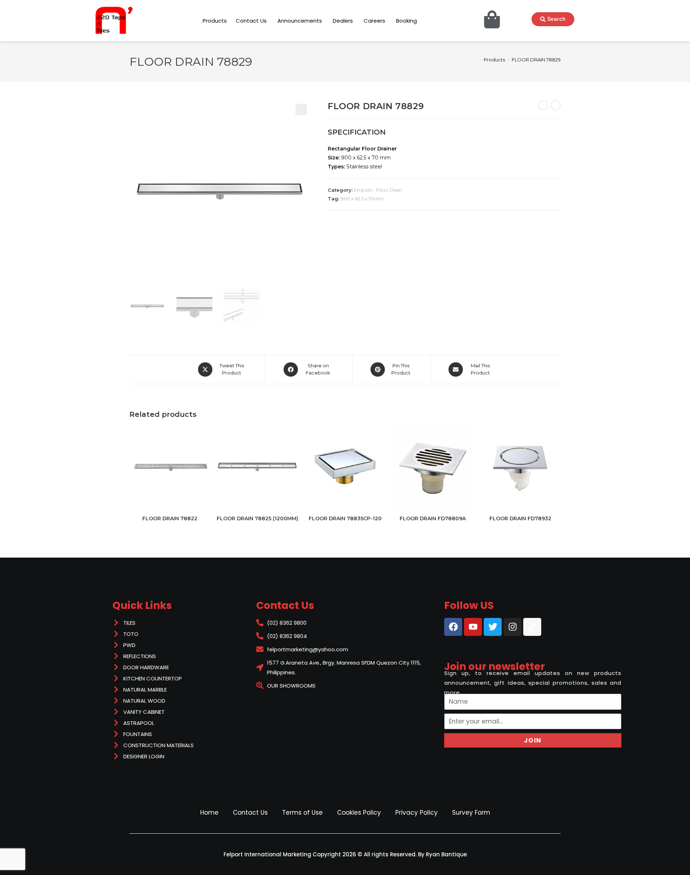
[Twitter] (493, 627)
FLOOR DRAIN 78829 (536, 59)
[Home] (475, 59)
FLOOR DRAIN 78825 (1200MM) (257, 518)
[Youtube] (473, 627)
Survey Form (471, 812)
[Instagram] (512, 627)
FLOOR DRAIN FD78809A (433, 518)
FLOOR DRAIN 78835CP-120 (345, 518)
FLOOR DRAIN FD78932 (520, 518)
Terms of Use (302, 812)
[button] (301, 109)
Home (209, 812)
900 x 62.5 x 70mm (362, 198)
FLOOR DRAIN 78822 (169, 518)
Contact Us (250, 812)
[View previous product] (543, 105)
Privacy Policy (416, 812)
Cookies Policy (359, 812)
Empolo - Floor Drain (378, 190)
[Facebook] (453, 627)
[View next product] (556, 105)
